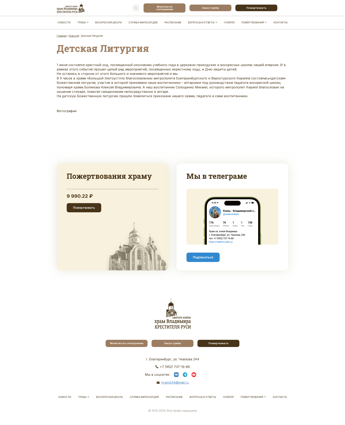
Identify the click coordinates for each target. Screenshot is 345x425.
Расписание (173, 22)
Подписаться (203, 257)
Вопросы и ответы (201, 22)
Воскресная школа (108, 22)
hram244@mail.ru (175, 382)
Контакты (281, 22)
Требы (81, 22)
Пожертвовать (256, 7)
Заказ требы (210, 7)
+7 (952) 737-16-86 (175, 367)
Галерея (229, 22)
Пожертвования (252, 22)
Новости (64, 22)
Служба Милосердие (143, 22)
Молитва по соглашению (164, 8)
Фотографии (66, 111)
